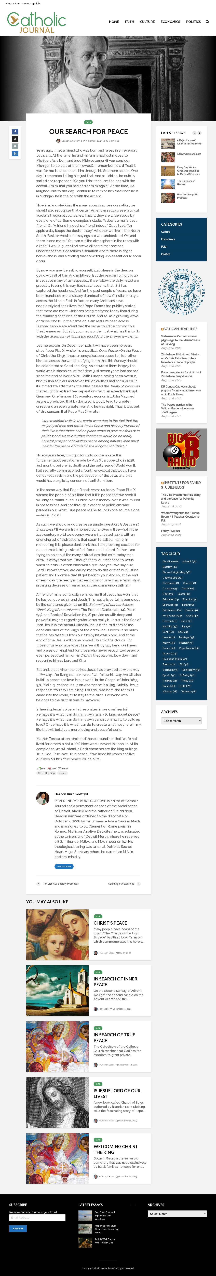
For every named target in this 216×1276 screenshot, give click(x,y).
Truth (184, 686)
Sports (169, 675)
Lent (168, 632)
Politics (193, 22)
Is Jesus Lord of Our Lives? (117, 1093)
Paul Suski (103, 1009)
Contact (25, 3)
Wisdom (170, 691)
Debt (168, 594)
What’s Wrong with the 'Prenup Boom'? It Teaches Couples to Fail (180, 516)
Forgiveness (172, 615)
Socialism (170, 669)
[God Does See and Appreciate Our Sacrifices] (168, 187)
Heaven (169, 621)
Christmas (171, 583)
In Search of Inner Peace (115, 981)
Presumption (184, 157)
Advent (189, 561)
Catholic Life (172, 577)
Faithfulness (172, 610)
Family (192, 610)
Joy (186, 626)
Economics (170, 22)
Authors (16, 3)
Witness (188, 691)
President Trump (175, 659)
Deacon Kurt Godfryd (71, 141)
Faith (129, 22)
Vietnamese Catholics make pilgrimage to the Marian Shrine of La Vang (180, 340)
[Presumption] (168, 160)
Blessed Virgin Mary (176, 572)
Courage (170, 588)
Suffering (187, 675)
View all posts (64, 866)
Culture (147, 22)
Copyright (35, 3)
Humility (170, 626)
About (8, 3)
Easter (184, 594)
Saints (169, 664)
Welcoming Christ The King (116, 1149)
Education (171, 599)
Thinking (170, 680)
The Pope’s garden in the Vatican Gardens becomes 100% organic (178, 408)
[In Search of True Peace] (57, 1046)
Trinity (187, 680)
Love (169, 637)
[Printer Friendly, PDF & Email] (52, 768)
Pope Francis (189, 648)
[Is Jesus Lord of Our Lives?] (57, 1102)
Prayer (170, 653)
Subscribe (18, 1228)
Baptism (170, 567)
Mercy (169, 642)
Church (189, 583)
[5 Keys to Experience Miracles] (168, 173)
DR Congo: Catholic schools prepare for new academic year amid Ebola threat (181, 390)
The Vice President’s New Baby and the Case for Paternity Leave (180, 498)
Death (188, 588)
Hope (186, 621)
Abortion (171, 561)
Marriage (186, 637)
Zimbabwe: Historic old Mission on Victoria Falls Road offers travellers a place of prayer (180, 358)
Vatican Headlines (180, 329)
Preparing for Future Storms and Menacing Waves (189, 201)
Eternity (190, 599)
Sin (184, 664)
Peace (62, 773)
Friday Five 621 (170, 530)
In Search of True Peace (114, 1037)
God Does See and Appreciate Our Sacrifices (187, 188)
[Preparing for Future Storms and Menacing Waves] (168, 200)
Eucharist (170, 604)
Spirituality (191, 669)
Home (114, 22)
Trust (169, 686)
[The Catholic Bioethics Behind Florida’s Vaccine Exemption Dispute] (168, 143)
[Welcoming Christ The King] (57, 1158)
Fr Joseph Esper (106, 953)
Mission (186, 642)
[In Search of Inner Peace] (57, 990)
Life (183, 632)
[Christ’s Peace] (57, 934)
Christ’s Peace (110, 923)
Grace (192, 615)
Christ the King (46, 773)
